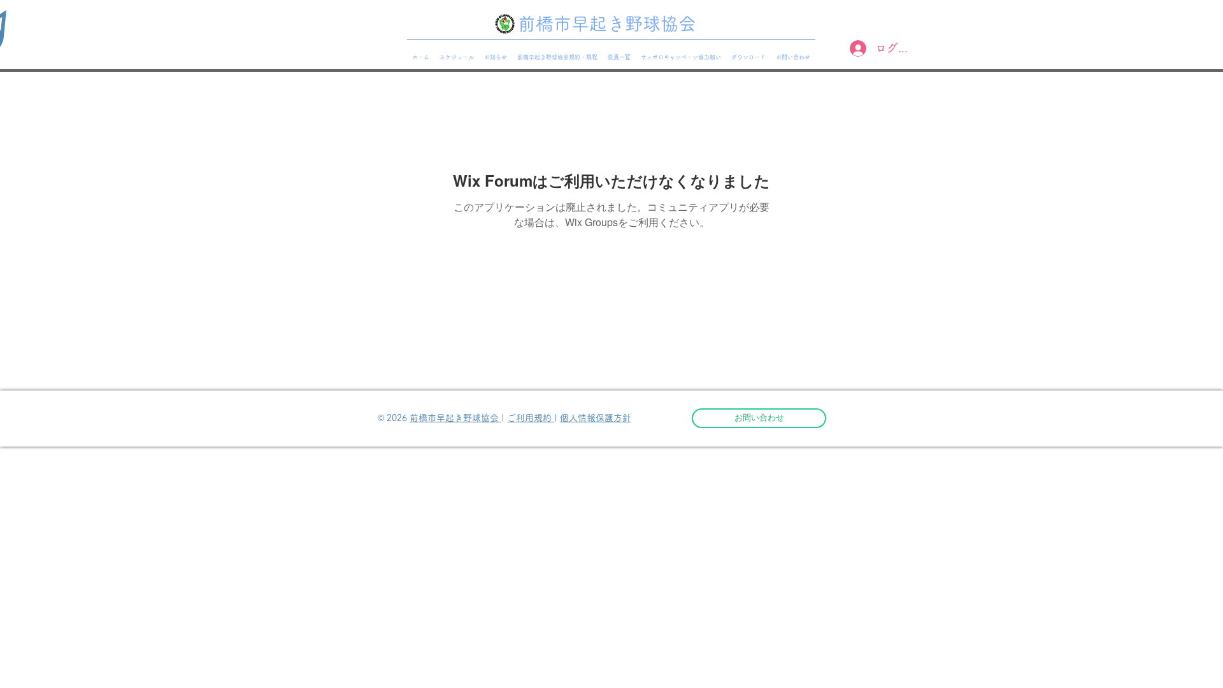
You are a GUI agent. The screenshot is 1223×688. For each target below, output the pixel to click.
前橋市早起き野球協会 (455, 417)
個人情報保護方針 (595, 417)
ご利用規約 (530, 417)
